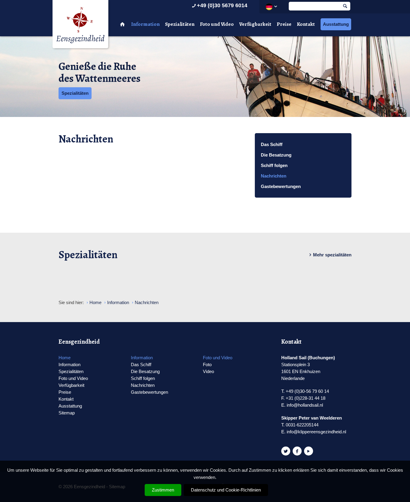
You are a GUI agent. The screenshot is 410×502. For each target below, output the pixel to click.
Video (208, 371)
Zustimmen (163, 489)
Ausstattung (336, 24)
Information (145, 24)
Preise (284, 24)
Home (65, 357)
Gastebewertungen (281, 186)
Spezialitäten (179, 24)
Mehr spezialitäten (332, 254)
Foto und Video (217, 24)
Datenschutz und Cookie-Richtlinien (226, 489)
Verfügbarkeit (255, 24)
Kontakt (306, 24)
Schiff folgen (274, 165)
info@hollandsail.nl (305, 405)
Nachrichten (273, 175)
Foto (207, 364)
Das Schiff (271, 144)
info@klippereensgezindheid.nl (316, 431)
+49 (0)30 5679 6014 (222, 5)
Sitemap (67, 412)
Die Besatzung (276, 154)
